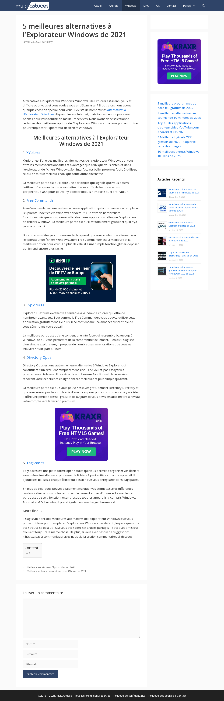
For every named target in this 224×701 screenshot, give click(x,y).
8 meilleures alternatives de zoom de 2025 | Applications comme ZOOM (183, 207)
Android (113, 5)
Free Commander (40, 200)
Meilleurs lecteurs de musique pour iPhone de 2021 (56, 571)
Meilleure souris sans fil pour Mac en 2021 (51, 567)
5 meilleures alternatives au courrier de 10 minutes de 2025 (184, 191)
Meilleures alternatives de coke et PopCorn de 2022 (184, 239)
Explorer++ (35, 305)
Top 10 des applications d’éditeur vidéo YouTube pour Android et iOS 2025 (178, 127)
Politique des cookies (161, 695)
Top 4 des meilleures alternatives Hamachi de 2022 (183, 254)
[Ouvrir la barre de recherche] (203, 5)
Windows (130, 5)
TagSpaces (35, 462)
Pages (187, 5)
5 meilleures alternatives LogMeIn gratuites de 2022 (182, 224)
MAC (146, 5)
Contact (171, 5)
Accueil (98, 5)
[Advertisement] (81, 74)
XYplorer (33, 152)
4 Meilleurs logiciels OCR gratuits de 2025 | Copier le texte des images (177, 141)
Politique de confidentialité (129, 695)
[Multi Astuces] (33, 5)
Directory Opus (38, 357)
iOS (158, 5)
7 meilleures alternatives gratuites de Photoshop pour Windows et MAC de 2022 (183, 270)
